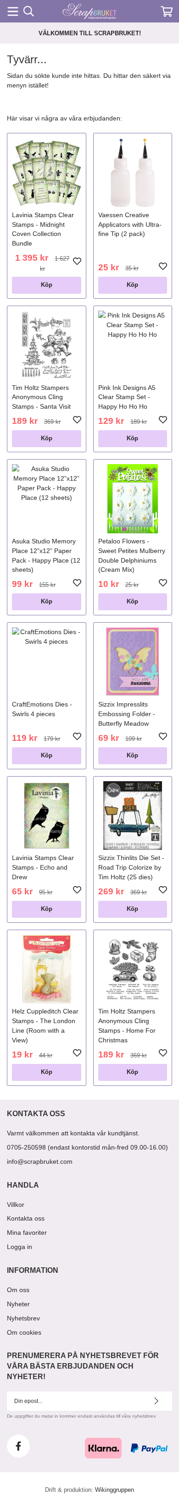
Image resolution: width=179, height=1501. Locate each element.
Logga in (19, 1246)
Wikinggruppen (114, 1489)
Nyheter (18, 1304)
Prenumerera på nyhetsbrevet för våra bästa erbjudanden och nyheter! (83, 1366)
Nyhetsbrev (23, 1318)
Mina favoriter (27, 1232)
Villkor (15, 1204)
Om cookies (24, 1332)
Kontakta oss (26, 1218)
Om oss (18, 1289)
